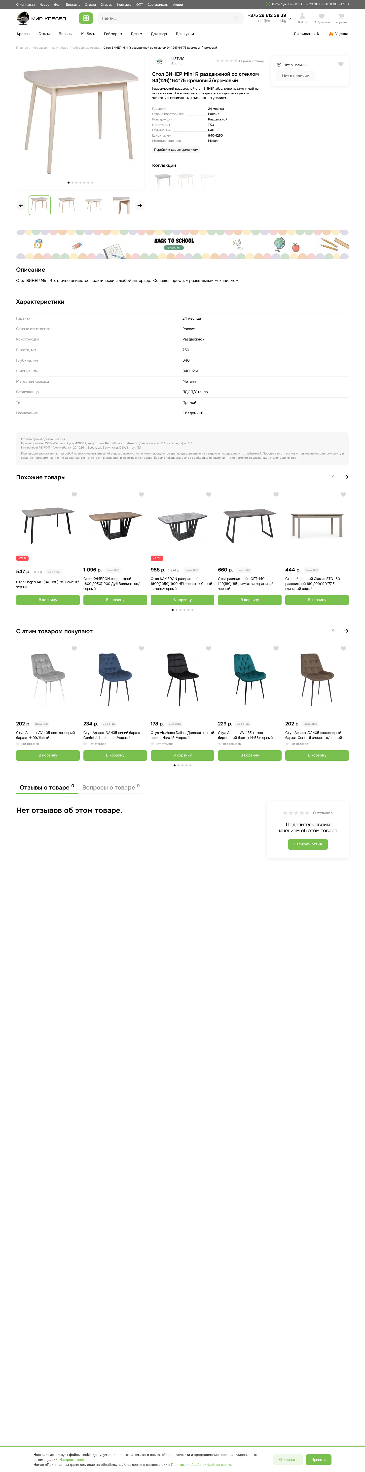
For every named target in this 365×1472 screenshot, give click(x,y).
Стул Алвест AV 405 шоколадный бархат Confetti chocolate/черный (313, 735)
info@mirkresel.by (271, 20)
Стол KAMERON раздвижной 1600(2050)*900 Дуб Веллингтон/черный (111, 583)
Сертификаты (157, 4)
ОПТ (139, 4)
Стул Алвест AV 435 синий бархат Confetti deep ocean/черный (112, 735)
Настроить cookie (73, 1460)
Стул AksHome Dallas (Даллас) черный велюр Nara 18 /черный (182, 735)
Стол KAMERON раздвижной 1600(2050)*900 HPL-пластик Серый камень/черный (181, 583)
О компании (25, 4)
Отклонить (288, 1459)
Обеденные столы (86, 48)
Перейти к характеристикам (176, 150)
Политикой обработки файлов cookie (201, 1465)
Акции (178, 4)
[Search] (237, 18)
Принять (318, 1459)
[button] (140, 205)
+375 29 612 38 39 (267, 18)
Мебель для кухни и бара (50, 48)
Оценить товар (251, 61)
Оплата (90, 4)
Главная (22, 48)
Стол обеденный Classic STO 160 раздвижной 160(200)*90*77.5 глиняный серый (312, 583)
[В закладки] (74, 494)
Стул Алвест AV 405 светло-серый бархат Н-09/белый (45, 735)
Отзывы (106, 4)
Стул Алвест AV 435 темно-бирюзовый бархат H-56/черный (245, 735)
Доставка (73, 4)
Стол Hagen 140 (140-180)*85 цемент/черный (47, 584)
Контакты (124, 4)
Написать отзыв (308, 844)
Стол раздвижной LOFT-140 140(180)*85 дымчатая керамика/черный (245, 583)
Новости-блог (50, 4)
